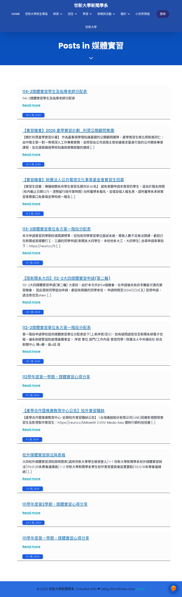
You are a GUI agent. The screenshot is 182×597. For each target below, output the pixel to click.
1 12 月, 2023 (32, 488)
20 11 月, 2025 (33, 164)
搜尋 (163, 14)
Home (16, 14)
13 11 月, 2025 (33, 213)
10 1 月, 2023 (32, 556)
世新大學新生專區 (36, 14)
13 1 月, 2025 (32, 262)
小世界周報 (142, 14)
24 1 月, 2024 (33, 312)
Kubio (140, 589)
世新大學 (91, 27)
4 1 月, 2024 (32, 439)
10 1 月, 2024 (32, 395)
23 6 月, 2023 (33, 522)
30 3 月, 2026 (33, 115)
